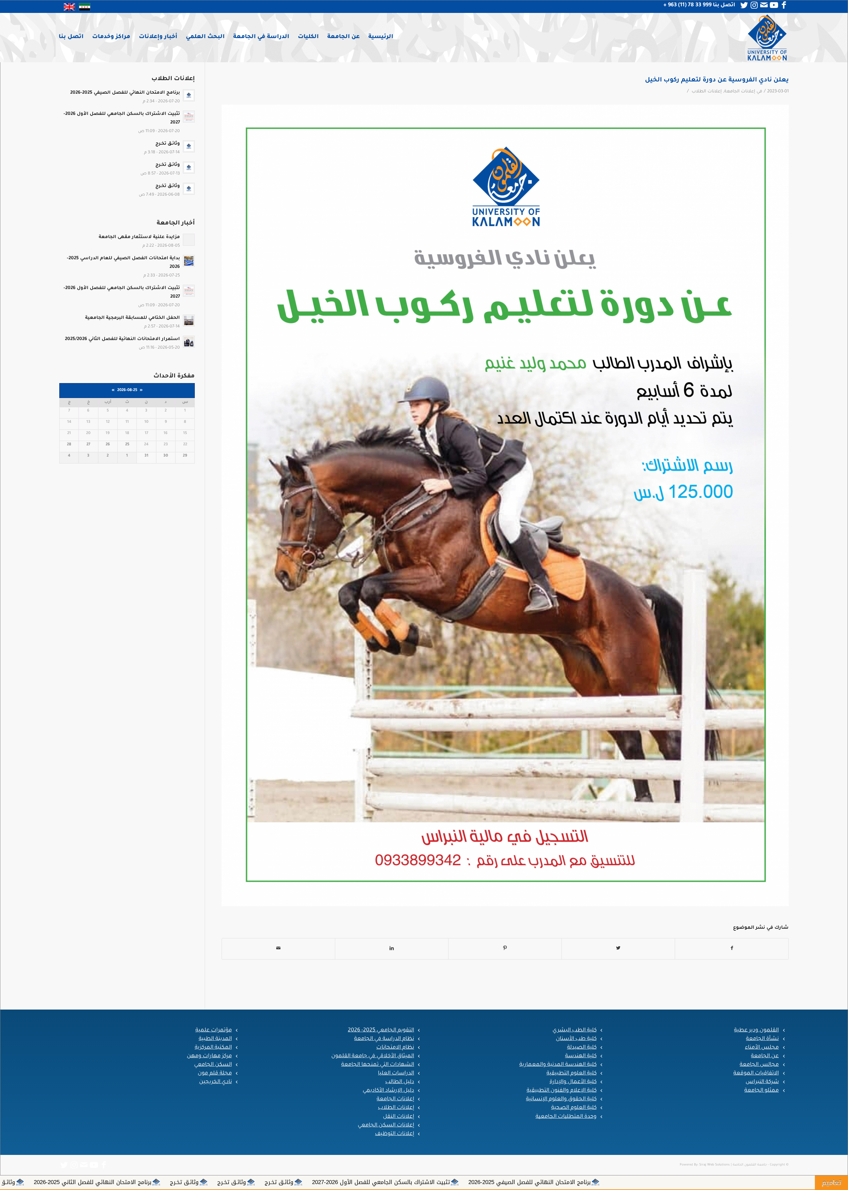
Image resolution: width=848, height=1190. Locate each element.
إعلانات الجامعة (739, 91)
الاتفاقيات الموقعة (756, 1073)
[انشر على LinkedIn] (391, 948)
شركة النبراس (762, 1082)
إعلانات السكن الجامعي (386, 1125)
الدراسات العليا (396, 1073)
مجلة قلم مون (215, 1073)
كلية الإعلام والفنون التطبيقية (562, 1091)
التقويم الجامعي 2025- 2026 (381, 1030)
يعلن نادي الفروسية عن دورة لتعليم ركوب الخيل (717, 80)
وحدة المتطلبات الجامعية (566, 1117)
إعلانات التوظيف (394, 1134)
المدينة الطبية (215, 1039)
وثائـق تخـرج (715, 1182)
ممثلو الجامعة (761, 1091)
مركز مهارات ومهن (209, 1056)
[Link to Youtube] (774, 5)
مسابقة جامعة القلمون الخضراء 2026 (179, 1182)
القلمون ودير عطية (756, 1030)
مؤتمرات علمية (213, 1030)
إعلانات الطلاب (707, 91)
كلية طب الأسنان (576, 1039)
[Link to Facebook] (784, 5)
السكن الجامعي (213, 1065)
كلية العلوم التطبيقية (572, 1073)
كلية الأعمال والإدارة (573, 1082)
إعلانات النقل (398, 1117)
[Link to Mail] (764, 5)
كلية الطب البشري (575, 1030)
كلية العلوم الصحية (574, 1108)
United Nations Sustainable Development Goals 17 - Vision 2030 (323, 1182)
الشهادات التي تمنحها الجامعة (377, 1065)
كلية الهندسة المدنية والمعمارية (558, 1065)
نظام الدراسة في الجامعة (384, 1039)
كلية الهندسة (581, 1056)
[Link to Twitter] (744, 5)
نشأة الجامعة (762, 1039)
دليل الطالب (399, 1082)
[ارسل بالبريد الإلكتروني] (278, 948)
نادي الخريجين (215, 1082)
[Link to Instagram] (754, 5)
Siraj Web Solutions (714, 1165)
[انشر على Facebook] (731, 948)
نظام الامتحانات (395, 1048)
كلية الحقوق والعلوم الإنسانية (561, 1099)
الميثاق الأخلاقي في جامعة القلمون (372, 1056)
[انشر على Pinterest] (505, 948)
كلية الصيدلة (582, 1048)
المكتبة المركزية (213, 1048)
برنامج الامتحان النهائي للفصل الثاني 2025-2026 (528, 1182)
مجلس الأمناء (762, 1048)
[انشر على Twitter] (618, 948)
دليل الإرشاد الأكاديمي (388, 1091)
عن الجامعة (765, 1056)
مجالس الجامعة (759, 1065)
